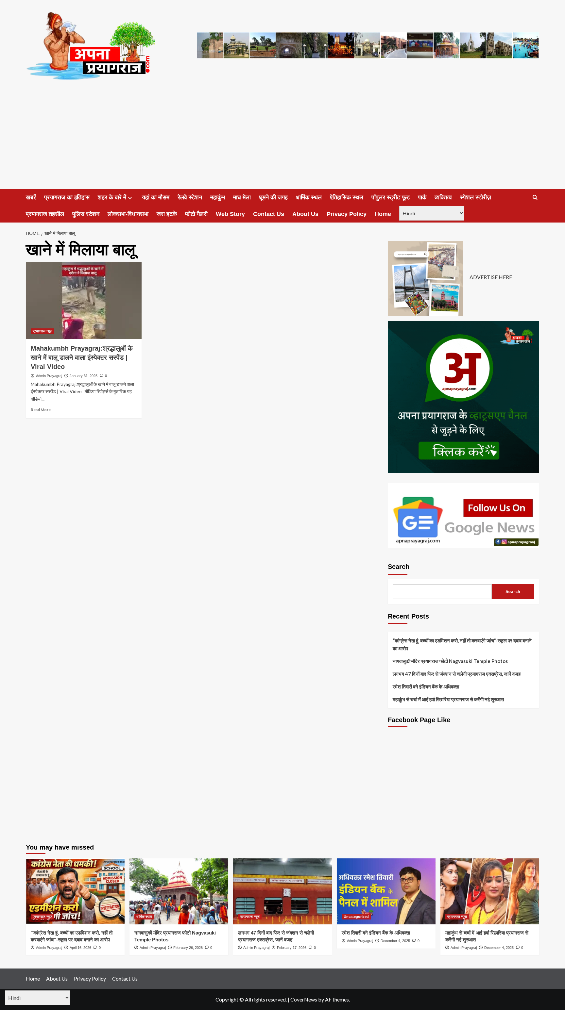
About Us (305, 214)
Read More (41, 409)
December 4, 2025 (395, 941)
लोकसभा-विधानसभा (128, 214)
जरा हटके (167, 214)
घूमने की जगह (273, 197)
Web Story (230, 214)
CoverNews (303, 999)
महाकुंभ (217, 197)
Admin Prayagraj (49, 376)
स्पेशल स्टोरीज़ (475, 197)
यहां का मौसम (155, 197)
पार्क (422, 197)
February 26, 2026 (188, 948)
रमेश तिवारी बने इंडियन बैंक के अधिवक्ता (426, 686)
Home (383, 214)
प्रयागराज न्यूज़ (42, 331)
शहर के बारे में (112, 197)
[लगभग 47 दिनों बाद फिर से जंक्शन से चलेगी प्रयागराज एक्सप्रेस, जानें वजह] (282, 891)
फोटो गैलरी (196, 214)
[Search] (535, 197)
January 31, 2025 (83, 376)
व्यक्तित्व (443, 197)
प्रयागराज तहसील (45, 214)
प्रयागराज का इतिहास (67, 197)
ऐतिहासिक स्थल (346, 197)
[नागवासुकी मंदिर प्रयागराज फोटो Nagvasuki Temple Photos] (178, 891)
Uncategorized (356, 917)
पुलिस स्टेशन (85, 214)
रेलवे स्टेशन (190, 197)
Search (398, 566)
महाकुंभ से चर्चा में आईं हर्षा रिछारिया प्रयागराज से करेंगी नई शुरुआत (448, 699)
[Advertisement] (282, 140)
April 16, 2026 (80, 948)
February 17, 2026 (291, 948)
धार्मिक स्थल (309, 197)
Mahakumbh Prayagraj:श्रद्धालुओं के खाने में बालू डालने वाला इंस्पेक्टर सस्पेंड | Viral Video (82, 357)
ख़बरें (31, 197)
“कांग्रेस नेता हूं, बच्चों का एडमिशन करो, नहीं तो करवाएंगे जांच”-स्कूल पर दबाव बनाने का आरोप (462, 644)
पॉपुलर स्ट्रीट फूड (390, 197)
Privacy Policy (347, 214)
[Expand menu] (130, 198)
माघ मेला (242, 197)
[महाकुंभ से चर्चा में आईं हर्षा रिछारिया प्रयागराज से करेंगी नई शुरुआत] (489, 891)
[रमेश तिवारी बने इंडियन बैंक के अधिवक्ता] (386, 891)
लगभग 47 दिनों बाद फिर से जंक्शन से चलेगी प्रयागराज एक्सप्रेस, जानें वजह (457, 674)
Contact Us (268, 214)
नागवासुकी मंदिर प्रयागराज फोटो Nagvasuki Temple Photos (450, 661)
